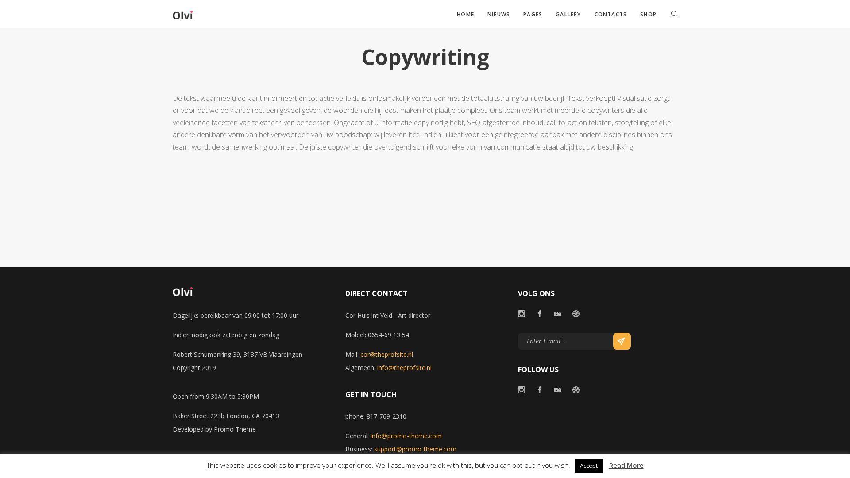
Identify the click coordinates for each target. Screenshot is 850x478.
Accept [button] (589, 466)
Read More (626, 465)
